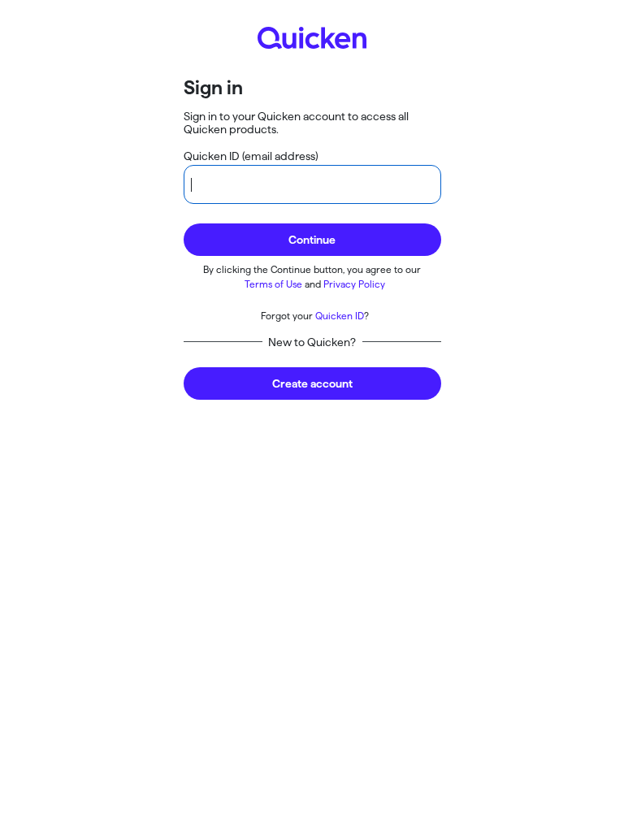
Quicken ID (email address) (251, 156)
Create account (312, 383)
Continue (312, 239)
